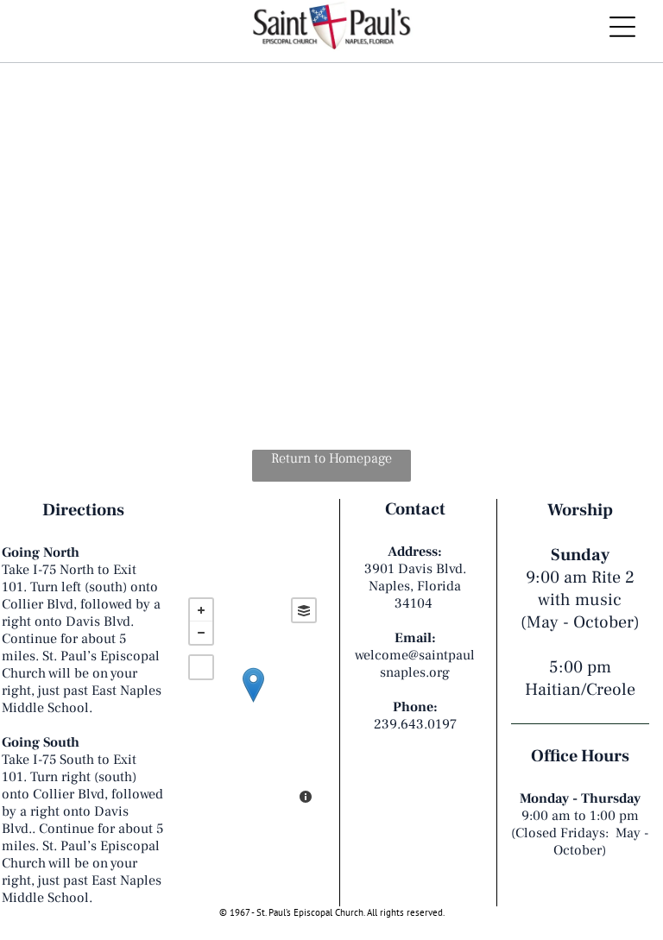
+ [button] (201, 610)
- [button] (201, 632)
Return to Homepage (331, 458)
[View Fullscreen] (201, 667)
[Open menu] (622, 27)
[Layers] (304, 610)
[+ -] (252, 703)
